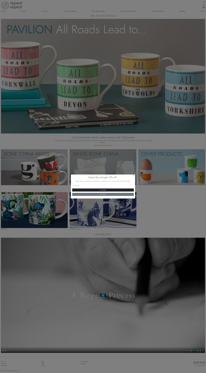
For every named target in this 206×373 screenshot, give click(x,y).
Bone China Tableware (128, 11)
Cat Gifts (23, 11)
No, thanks (103, 194)
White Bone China (98, 11)
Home (3, 11)
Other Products (157, 11)
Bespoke (182, 11)
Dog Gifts (45, 11)
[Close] (133, 175)
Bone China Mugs (70, 11)
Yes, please (103, 190)
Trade (202, 11)
